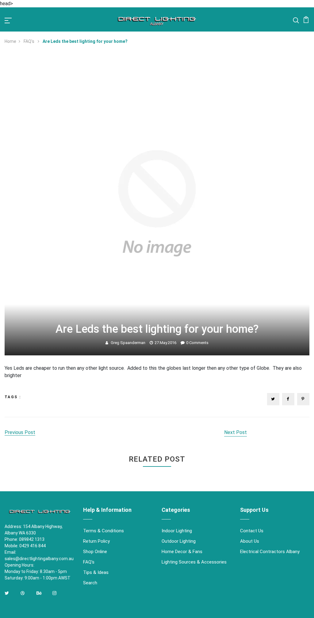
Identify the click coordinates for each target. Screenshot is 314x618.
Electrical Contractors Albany (270, 551)
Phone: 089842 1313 (24, 539)
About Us (249, 541)
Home (10, 41)
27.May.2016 (165, 342)
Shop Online (95, 551)
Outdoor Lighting (179, 541)
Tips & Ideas (96, 572)
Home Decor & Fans (182, 551)
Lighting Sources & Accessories (194, 562)
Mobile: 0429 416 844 (25, 545)
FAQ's (29, 41)
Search (90, 583)
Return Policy (96, 541)
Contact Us (251, 531)
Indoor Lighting (177, 531)
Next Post (235, 432)
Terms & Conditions (103, 531)
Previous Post (20, 432)
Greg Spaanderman (128, 342)
